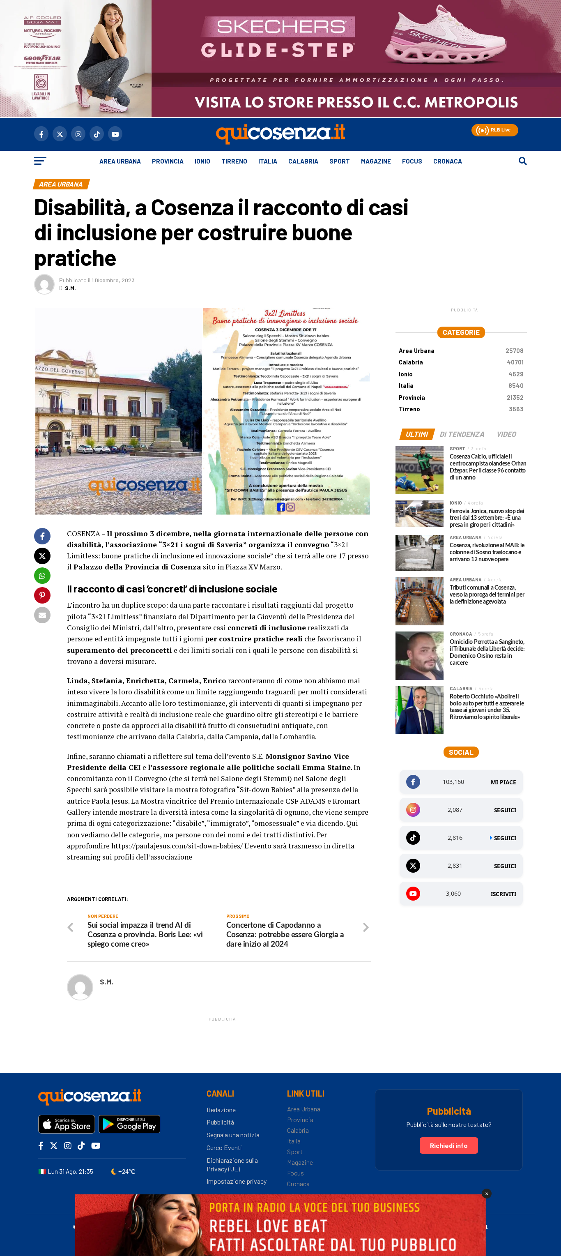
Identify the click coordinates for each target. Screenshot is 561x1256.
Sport (339, 161)
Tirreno (234, 161)
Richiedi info (449, 1145)
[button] (481, 129)
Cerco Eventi (224, 1147)
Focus (412, 161)
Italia (267, 161)
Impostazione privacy (237, 1181)
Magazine (376, 161)
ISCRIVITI (503, 894)
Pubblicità (220, 1122)
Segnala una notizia (233, 1134)
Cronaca (447, 161)
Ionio (202, 161)
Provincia (168, 161)
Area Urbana (120, 161)
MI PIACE (503, 782)
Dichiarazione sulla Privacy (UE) (232, 1164)
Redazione (221, 1109)
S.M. (70, 287)
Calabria (303, 161)
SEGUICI (505, 810)
